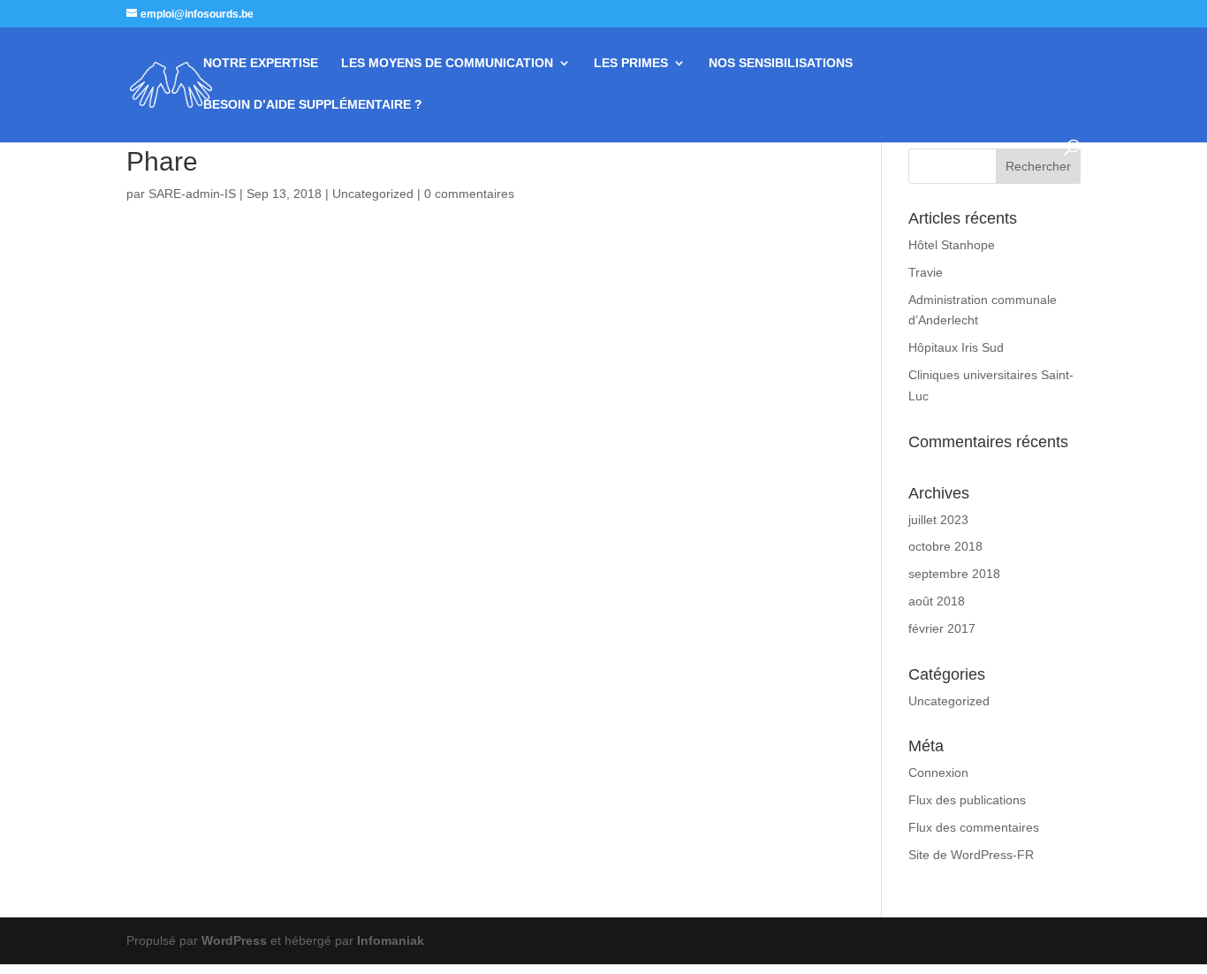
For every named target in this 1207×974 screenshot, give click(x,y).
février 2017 (941, 628)
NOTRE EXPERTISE (260, 63)
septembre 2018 (954, 574)
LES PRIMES (631, 63)
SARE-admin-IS (192, 193)
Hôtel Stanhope (951, 245)
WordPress (234, 940)
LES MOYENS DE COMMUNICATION (447, 63)
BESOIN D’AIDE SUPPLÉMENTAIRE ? (312, 104)
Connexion (938, 772)
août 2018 (936, 601)
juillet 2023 (938, 520)
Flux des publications (967, 800)
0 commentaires (469, 193)
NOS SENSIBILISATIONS (781, 63)
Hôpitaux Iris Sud (956, 347)
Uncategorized (373, 193)
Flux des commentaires (973, 827)
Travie (925, 272)
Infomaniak (390, 940)
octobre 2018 (945, 546)
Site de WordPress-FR (971, 855)
